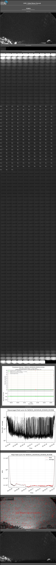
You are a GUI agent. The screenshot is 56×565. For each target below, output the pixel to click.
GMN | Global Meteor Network (32, 3)
